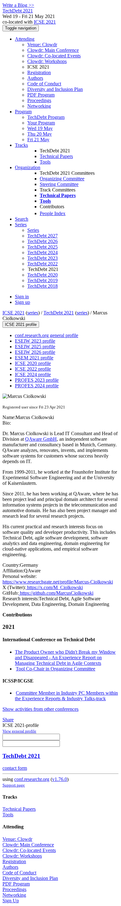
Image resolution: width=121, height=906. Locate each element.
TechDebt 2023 (42, 258)
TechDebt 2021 (58, 312)
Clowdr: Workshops (47, 61)
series (32, 312)
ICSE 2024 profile (33, 374)
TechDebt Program (46, 117)
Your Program (41, 122)
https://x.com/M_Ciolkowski (54, 587)
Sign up (22, 302)
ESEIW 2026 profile (35, 352)
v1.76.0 (59, 779)
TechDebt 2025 (42, 247)
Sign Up (10, 900)
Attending (24, 39)
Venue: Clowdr (42, 44)
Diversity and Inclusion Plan (55, 89)
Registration (39, 72)
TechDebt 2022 (42, 263)
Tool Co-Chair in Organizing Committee (55, 668)
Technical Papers (56, 156)
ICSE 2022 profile (33, 369)
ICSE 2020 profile (33, 363)
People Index (52, 213)
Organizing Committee (62, 178)
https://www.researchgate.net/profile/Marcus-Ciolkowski (57, 581)
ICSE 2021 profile (21, 324)
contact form (14, 768)
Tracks (21, 145)
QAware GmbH (41, 439)
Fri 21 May (38, 139)
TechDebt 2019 (42, 280)
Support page (13, 785)
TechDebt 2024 (42, 252)
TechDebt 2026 (42, 241)
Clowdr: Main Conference (53, 50)
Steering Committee (59, 184)
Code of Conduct (44, 83)
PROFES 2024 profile (37, 385)
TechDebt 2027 (42, 235)
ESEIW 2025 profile (35, 346)
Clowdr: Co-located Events (54, 55)
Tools (45, 162)
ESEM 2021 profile (34, 357)
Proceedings (39, 100)
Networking (39, 106)
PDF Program (41, 94)
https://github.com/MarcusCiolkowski (56, 593)
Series (33, 230)
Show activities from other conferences (40, 709)
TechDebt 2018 (42, 286)
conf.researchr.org (31, 779)
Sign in (22, 296)
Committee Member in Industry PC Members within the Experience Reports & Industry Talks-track (66, 695)
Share (8, 719)
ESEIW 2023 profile (35, 341)
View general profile (19, 731)
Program (23, 111)
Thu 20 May (39, 134)
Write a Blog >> (18, 5)
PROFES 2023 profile (37, 380)
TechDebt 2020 (42, 274)
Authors (35, 78)
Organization (27, 167)
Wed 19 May (40, 128)
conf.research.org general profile (46, 335)
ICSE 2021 (45, 22)
